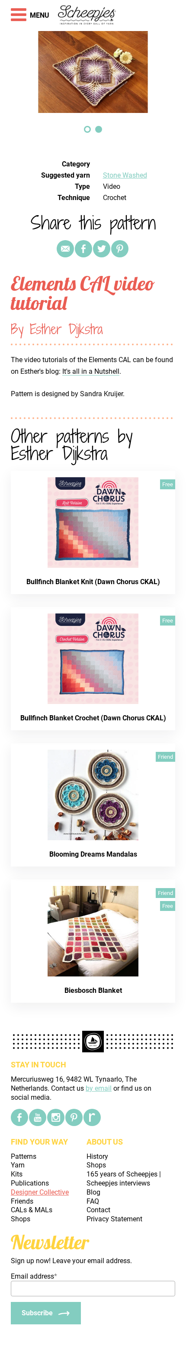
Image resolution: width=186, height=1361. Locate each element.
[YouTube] (37, 1117)
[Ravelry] (92, 1117)
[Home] (87, 15)
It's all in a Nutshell (90, 371)
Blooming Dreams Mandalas (93, 854)
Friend (165, 757)
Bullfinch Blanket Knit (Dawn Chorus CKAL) (93, 582)
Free (167, 484)
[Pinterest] (119, 248)
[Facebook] (19, 1117)
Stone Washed (125, 175)
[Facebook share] (83, 248)
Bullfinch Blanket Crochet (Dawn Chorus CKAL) (93, 718)
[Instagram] (55, 1117)
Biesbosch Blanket (93, 990)
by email (99, 1088)
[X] (101, 248)
